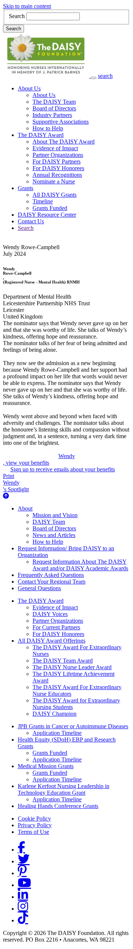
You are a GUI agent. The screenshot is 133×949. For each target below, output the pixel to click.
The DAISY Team (54, 102)
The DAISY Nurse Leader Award (72, 667)
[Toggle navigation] (93, 78)
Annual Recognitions (57, 175)
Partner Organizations (58, 155)
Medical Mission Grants (46, 766)
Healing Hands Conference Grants (58, 806)
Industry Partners (52, 115)
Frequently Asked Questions (51, 575)
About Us (29, 88)
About (25, 508)
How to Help (48, 128)
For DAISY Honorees (58, 168)
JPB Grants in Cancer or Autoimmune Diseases (73, 726)
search (105, 76)
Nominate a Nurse (54, 181)
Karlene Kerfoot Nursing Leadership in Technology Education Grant (63, 789)
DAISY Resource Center (47, 215)
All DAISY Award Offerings (51, 640)
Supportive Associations (61, 121)
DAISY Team (49, 522)
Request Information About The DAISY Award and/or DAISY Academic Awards (80, 564)
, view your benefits (39, 459)
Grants (25, 188)
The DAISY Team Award (63, 660)
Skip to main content (27, 6)
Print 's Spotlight (16, 482)
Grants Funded (50, 208)
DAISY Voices (50, 614)
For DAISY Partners (57, 161)
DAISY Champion (54, 714)
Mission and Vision (55, 515)
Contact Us (31, 221)
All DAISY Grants (54, 195)
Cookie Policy (34, 818)
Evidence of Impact (55, 148)
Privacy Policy (35, 825)
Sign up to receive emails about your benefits (62, 469)
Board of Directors (54, 108)
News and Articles (54, 535)
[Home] (47, 76)
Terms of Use (33, 832)
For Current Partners (56, 627)
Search (17, 16)
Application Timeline (57, 733)
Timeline (43, 201)
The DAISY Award (41, 135)
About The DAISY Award (64, 141)
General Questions (39, 588)
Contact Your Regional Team (51, 581)
